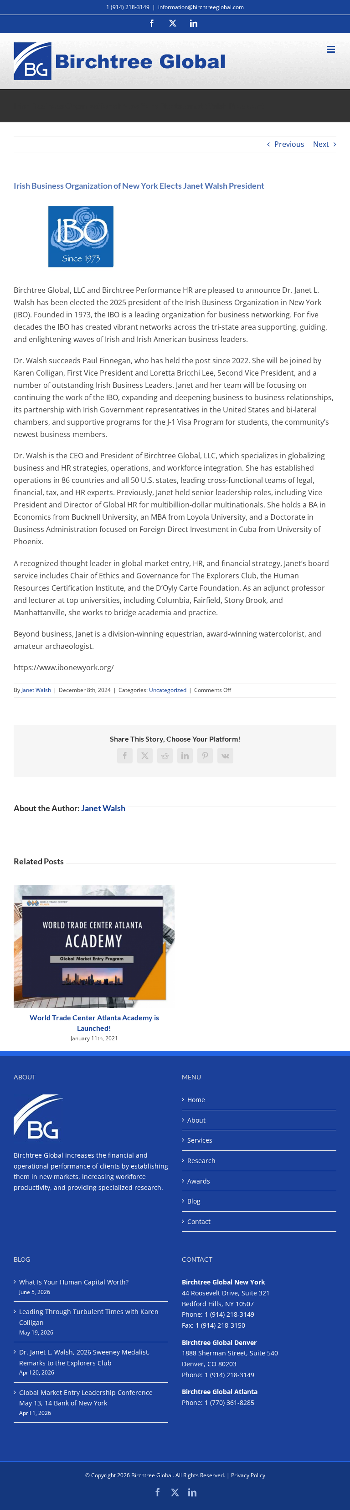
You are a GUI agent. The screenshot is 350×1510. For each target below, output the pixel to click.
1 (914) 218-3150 (220, 1325)
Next (321, 144)
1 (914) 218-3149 (229, 1314)
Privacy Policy (248, 1475)
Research (201, 1160)
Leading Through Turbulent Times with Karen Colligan (89, 1317)
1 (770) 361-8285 (229, 1402)
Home (196, 1099)
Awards (198, 1181)
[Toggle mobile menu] (331, 49)
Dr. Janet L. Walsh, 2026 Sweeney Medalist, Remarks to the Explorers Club (84, 1357)
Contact (199, 1221)
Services (199, 1140)
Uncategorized (167, 690)
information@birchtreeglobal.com (201, 7)
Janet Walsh (36, 690)
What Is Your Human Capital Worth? (74, 1282)
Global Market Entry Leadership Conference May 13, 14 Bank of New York (86, 1398)
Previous (289, 144)
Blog (194, 1201)
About (196, 1120)
